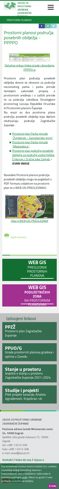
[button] (42, 26)
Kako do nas (23, 459)
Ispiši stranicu (18, 236)
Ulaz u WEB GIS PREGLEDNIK (29, 220)
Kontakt (7, 459)
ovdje (24, 477)
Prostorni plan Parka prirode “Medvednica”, (30, 144)
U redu (52, 486)
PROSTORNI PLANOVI (19, 20)
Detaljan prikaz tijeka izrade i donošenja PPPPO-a (29, 67)
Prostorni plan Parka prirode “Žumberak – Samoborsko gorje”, (32, 135)
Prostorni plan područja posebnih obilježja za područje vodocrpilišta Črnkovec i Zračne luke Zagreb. (33, 154)
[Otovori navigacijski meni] (50, 7)
